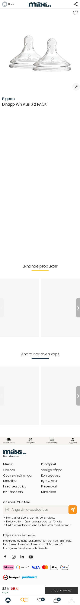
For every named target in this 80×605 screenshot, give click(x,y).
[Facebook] (5, 557)
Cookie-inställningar (17, 475)
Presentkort (49, 486)
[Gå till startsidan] (8, 600)
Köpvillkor (10, 481)
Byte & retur (49, 481)
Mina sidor (48, 492)
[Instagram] (14, 557)
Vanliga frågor (51, 470)
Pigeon (8, 98)
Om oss (9, 470)
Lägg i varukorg (61, 590)
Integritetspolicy (14, 486)
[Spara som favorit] (75, 13)
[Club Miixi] (72, 600)
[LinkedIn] (22, 557)
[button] (8, 5)
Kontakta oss (50, 475)
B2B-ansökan (13, 492)
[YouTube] (31, 557)
